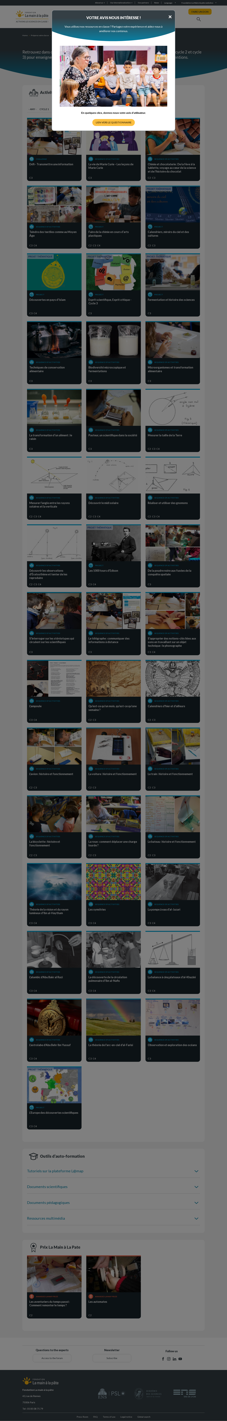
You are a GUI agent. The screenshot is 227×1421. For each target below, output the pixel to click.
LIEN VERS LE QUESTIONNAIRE (113, 122)
